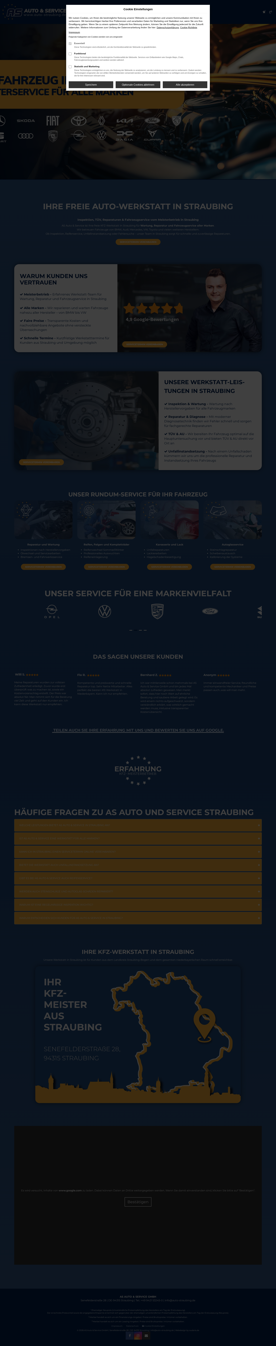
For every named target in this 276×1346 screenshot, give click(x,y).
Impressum (74, 32)
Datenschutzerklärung (168, 27)
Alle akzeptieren (185, 84)
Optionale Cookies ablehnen (138, 84)
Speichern (91, 84)
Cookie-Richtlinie (188, 27)
